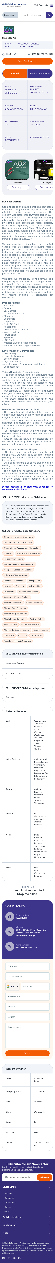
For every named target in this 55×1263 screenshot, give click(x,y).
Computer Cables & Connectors (18, 570)
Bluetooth (22, 635)
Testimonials (10, 1202)
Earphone (20, 586)
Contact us (9, 1198)
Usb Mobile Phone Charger (16, 575)
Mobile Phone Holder (13, 602)
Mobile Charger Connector (16, 613)
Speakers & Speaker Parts (28, 553)
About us (8, 1193)
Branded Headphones (28, 592)
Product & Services (40, 73)
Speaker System (41, 630)
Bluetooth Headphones (14, 581)
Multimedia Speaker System (16, 630)
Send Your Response (27, 61)
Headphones (34, 581)
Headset (8, 586)
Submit (27, 1053)
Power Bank (9, 592)
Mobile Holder (35, 586)
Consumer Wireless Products (16, 597)
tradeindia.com (11, 1250)
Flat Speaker (36, 635)
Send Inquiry (18, 187)
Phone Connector (34, 602)
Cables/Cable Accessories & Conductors (21, 548)
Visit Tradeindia (41, 5)
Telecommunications (13, 559)
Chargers (8, 553)
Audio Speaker (10, 624)
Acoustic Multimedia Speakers (17, 641)
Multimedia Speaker (30, 624)
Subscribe (44, 1177)
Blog (7, 1211)
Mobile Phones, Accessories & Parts (19, 564)
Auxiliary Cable (36, 619)
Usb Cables (9, 635)
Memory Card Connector (15, 608)
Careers (8, 1207)
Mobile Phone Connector (15, 619)
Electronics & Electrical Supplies (18, 542)
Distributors (9, 15)
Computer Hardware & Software (18, 537)
